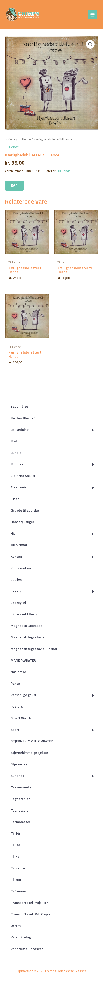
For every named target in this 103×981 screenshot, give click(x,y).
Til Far (15, 844)
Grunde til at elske (25, 510)
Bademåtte (19, 406)
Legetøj (52, 591)
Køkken (52, 556)
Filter (15, 498)
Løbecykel (18, 602)
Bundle (16, 452)
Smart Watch (21, 717)
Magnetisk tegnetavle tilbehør (34, 648)
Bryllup (16, 441)
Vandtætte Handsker (27, 948)
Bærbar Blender (23, 417)
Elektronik (52, 487)
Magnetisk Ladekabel (27, 625)
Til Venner (18, 891)
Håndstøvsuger (22, 521)
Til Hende (18, 867)
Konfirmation (21, 567)
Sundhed (52, 775)
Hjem (52, 533)
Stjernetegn (20, 764)
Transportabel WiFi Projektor (33, 914)
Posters (17, 706)
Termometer (20, 821)
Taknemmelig (21, 787)
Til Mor (16, 879)
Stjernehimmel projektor (29, 752)
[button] (90, 44)
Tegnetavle (19, 810)
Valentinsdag (21, 937)
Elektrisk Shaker (23, 475)
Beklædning (52, 429)
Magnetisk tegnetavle (28, 637)
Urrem (16, 925)
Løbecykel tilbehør (25, 614)
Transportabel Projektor (29, 902)
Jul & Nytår (19, 544)
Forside (10, 139)
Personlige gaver (52, 695)
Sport (52, 729)
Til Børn (17, 833)
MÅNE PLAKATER (23, 660)
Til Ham (16, 856)
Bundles (52, 464)
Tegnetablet (20, 798)
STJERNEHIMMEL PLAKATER (32, 741)
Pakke (15, 683)
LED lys (16, 579)
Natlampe (18, 671)
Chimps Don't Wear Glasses (57, 14)
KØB (14, 185)
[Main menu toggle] (92, 14)
